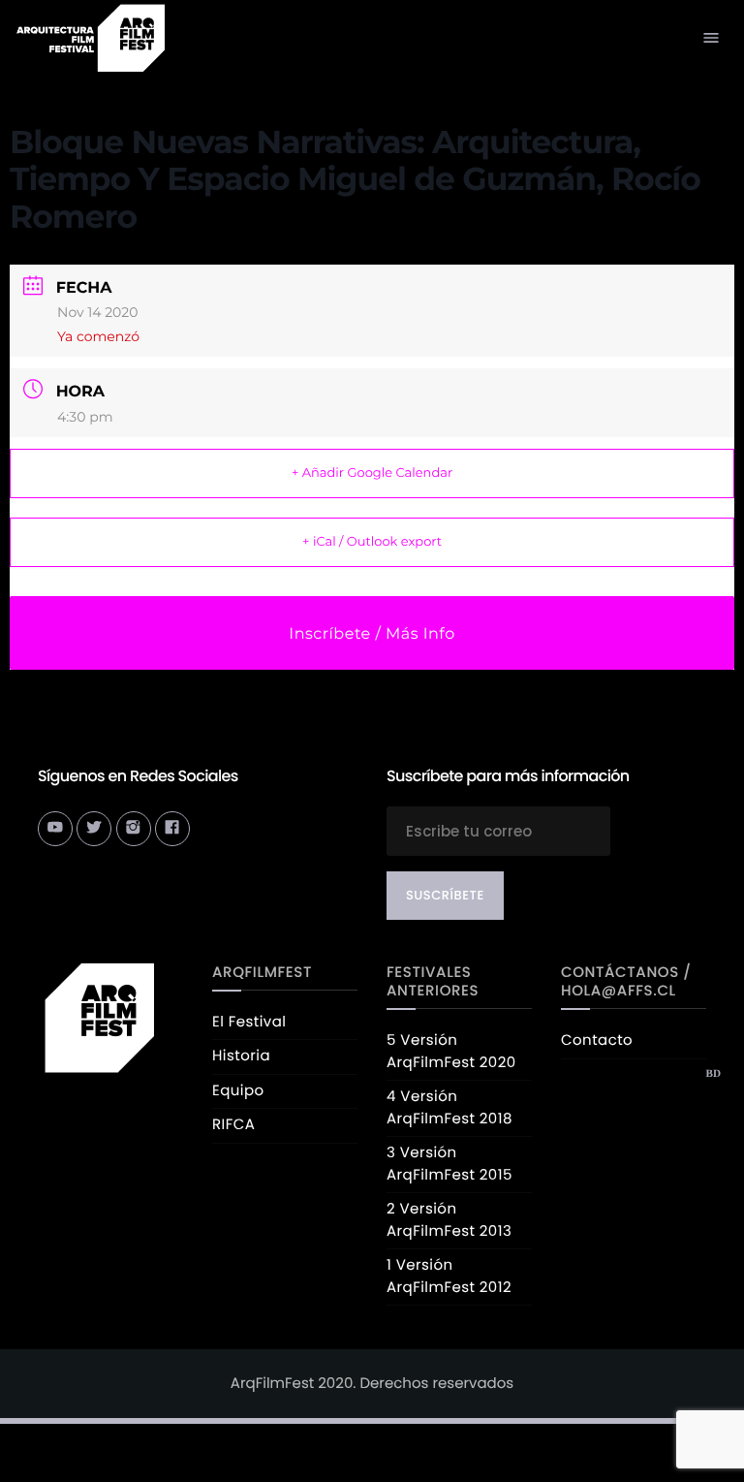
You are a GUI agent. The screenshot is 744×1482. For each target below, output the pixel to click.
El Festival (249, 1022)
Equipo (238, 1091)
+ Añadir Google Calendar (372, 473)
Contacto (597, 1040)
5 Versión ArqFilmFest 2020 (451, 1051)
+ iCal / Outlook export (372, 542)
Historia (241, 1056)
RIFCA (233, 1125)
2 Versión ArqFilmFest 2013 (449, 1220)
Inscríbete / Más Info (371, 634)
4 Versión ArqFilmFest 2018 (449, 1108)
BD (713, 1074)
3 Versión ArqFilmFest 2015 (449, 1164)
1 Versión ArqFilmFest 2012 (449, 1276)
